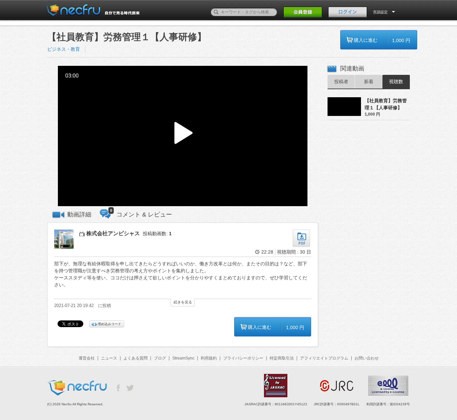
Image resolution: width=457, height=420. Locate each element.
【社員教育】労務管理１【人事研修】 (386, 104)
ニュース (109, 358)
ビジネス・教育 (63, 49)
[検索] (216, 12)
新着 (368, 81)
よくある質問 (135, 358)
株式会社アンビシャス (113, 233)
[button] (182, 136)
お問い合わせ (367, 358)
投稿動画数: (157, 233)
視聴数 (396, 81)
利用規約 (209, 358)
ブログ (160, 358)
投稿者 (341, 81)
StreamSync (183, 358)
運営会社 (87, 358)
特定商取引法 (282, 358)
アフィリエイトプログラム (324, 358)
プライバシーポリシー (243, 358)
